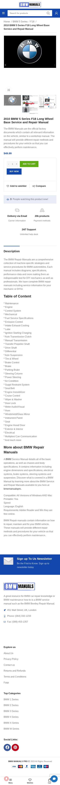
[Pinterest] (15, 747)
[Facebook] (7, 747)
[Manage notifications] (6, 778)
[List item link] (26, 653)
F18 (32, 21)
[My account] (56, 13)
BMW (8, 459)
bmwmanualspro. (12, 489)
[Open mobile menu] (3, 13)
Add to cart (29, 164)
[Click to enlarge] (9, 90)
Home (7, 21)
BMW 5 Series (20, 21)
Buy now (14, 171)
